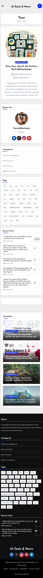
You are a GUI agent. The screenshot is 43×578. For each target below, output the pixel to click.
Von (23, 216)
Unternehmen (14, 216)
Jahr (36, 199)
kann (5, 203)
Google (12, 199)
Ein (5, 194)
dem (12, 190)
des (31, 190)
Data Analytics (21, 62)
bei (22, 186)
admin (17, 74)
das (28, 186)
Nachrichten (28, 207)
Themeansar (21, 565)
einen (17, 194)
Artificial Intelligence (10, 155)
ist (30, 199)
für (5, 199)
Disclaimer (23, 569)
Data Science (7, 166)
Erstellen (33, 194)
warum (30, 216)
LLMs (28, 203)
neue (37, 207)
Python (13, 211)
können (12, 203)
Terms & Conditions (21, 574)
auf (10, 186)
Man (35, 203)
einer (24, 194)
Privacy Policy (34, 569)
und (5, 216)
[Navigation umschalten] (2, 6)
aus (16, 186)
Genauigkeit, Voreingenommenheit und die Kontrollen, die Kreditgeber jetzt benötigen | (17, 270)
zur (11, 220)
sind (32, 211)
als (5, 186)
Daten (6, 190)
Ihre (24, 199)
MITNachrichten (15, 207)
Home (6, 569)
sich (20, 211)
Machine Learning (9, 171)
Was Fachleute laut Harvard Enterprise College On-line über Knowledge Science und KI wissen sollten (17, 531)
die (37, 190)
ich (19, 199)
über (17, 220)
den (19, 190)
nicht (5, 211)
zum (5, 220)
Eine (10, 194)
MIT (5, 207)
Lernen (21, 203)
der (25, 190)
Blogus (32, 562)
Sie (27, 211)
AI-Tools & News (21, 6)
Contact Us (14, 569)
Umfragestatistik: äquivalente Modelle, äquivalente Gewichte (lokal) (19, 380)
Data (34, 186)
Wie (37, 216)
